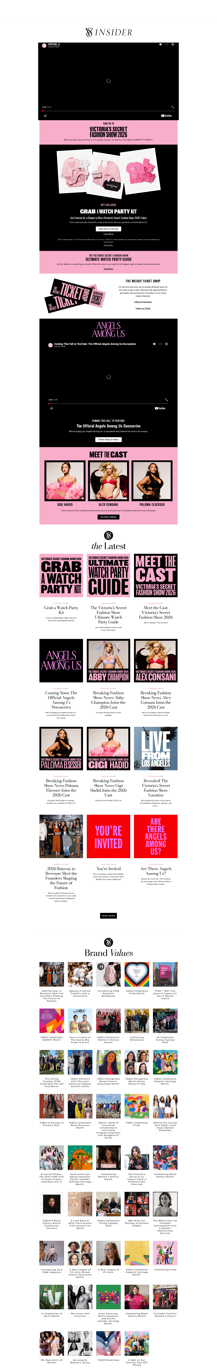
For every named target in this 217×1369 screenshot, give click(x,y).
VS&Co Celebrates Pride (137, 1124)
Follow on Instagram (143, 302)
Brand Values (61, 864)
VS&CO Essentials (108, 1360)
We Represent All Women (52, 1361)
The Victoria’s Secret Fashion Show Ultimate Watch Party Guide (108, 615)
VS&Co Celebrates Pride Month (137, 992)
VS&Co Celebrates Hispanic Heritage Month (165, 1081)
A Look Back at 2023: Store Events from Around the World (80, 1224)
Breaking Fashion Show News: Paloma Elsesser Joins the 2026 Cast (61, 788)
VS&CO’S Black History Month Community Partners (52, 1224)
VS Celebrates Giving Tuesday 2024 (165, 1040)
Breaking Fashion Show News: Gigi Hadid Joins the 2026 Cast (108, 788)
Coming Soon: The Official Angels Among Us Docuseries (61, 700)
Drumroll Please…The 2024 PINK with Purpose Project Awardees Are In (51, 1178)
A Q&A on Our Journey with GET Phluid (137, 1362)
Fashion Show (61, 603)
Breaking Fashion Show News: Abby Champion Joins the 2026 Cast (108, 700)
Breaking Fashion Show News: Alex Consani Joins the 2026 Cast (156, 700)
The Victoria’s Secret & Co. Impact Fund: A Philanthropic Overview (137, 1179)
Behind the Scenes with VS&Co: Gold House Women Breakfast (165, 1126)
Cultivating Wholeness (137, 1038)
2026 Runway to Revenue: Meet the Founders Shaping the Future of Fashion (61, 878)
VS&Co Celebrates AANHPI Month (52, 1038)
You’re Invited (108, 869)
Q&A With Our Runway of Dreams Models (137, 1223)
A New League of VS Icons (108, 1270)
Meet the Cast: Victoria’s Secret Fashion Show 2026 (156, 612)
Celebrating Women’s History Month (108, 1176)
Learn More (108, 234)
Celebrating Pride (165, 1269)
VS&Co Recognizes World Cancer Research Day (136, 1081)
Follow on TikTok (143, 309)
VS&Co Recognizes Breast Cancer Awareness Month (108, 1081)
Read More (108, 269)
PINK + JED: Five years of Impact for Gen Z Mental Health (165, 995)
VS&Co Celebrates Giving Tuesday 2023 (108, 1223)
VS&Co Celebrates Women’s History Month (108, 1040)
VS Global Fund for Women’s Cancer (165, 1314)
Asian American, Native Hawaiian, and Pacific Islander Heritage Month (108, 1318)
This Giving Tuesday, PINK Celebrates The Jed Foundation (52, 1083)
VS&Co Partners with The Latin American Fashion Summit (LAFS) (80, 1083)
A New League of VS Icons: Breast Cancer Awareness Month (80, 1273)
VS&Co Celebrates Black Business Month (80, 1125)
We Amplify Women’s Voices (80, 1361)
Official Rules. (108, 245)
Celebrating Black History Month (165, 1175)
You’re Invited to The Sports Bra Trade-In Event (80, 1040)
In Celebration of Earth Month (51, 1314)
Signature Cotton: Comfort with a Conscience (80, 993)
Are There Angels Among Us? (156, 871)
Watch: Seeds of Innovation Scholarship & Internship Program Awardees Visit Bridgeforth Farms (109, 1130)
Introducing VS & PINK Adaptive (51, 1271)
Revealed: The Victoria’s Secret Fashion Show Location (156, 788)
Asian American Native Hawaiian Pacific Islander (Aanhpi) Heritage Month (80, 1179)
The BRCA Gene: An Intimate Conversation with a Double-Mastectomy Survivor (165, 1227)
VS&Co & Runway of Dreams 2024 (52, 1124)
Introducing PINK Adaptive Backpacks (109, 993)
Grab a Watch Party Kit (61, 610)
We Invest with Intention (80, 1314)
